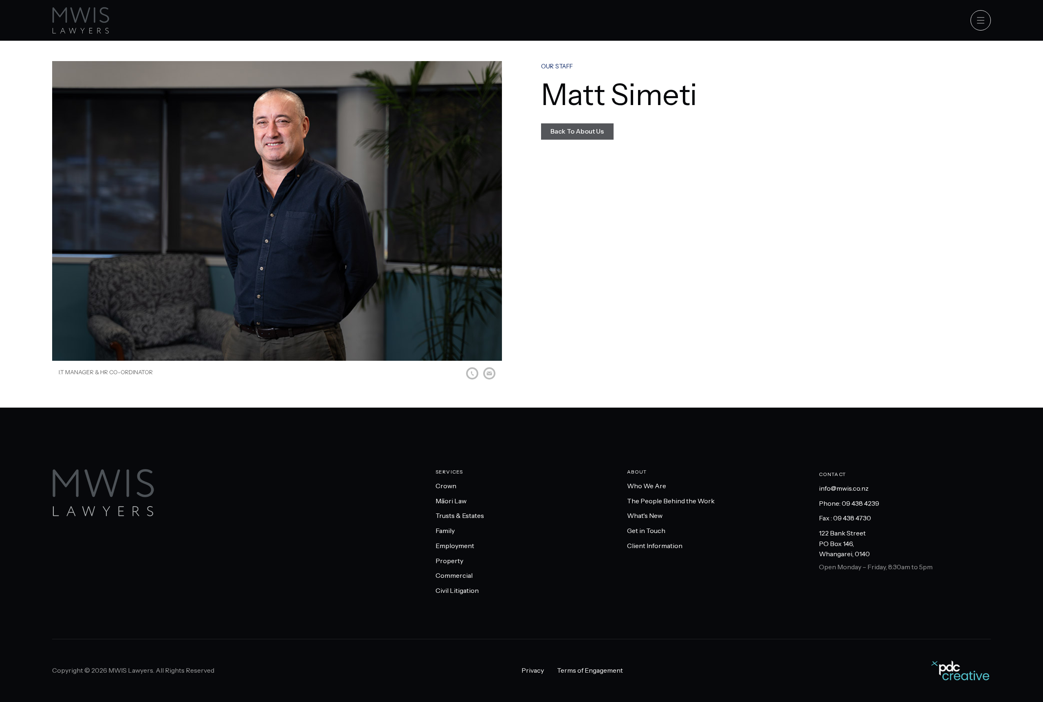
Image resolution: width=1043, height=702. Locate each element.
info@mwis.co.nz (844, 488)
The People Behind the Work (671, 501)
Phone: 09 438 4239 (849, 503)
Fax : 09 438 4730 (845, 518)
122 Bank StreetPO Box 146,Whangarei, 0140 (844, 543)
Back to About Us (577, 131)
